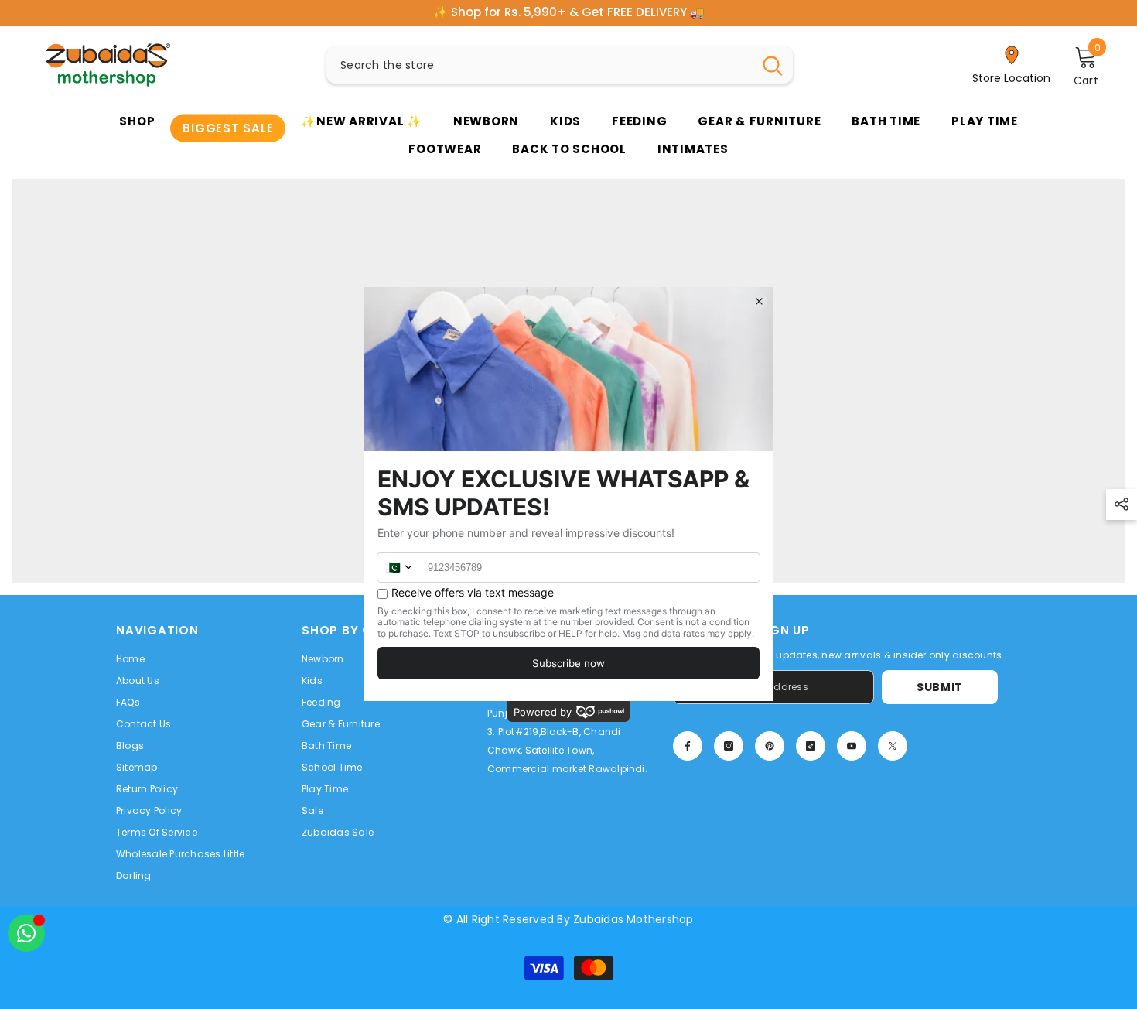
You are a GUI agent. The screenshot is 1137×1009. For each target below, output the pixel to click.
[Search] (559, 65)
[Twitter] (892, 746)
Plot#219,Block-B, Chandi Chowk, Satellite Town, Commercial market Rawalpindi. (567, 750)
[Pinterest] (769, 746)
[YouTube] (851, 746)
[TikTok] (810, 746)
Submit (940, 687)
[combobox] (539, 65)
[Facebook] (687, 746)
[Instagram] (728, 746)
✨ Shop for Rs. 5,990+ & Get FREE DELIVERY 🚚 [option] (569, 12)
